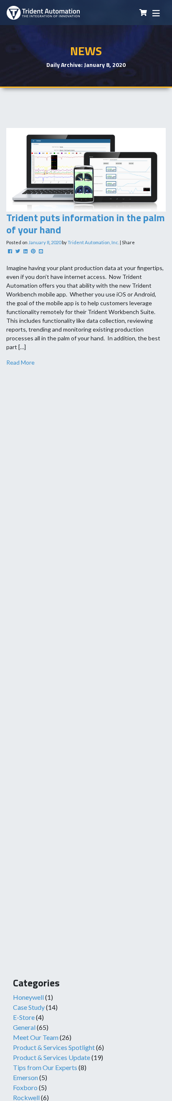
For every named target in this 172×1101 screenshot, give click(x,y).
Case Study (29, 1007)
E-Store (24, 1017)
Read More (20, 362)
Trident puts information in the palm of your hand (85, 223)
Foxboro (25, 1087)
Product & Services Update (51, 1057)
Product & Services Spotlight (54, 1047)
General (24, 1027)
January (37, 242)
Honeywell (28, 997)
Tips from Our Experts (45, 1067)
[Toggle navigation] (156, 13)
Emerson (25, 1077)
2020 (56, 242)
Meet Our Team (35, 1037)
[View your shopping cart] (143, 12)
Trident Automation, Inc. (93, 242)
